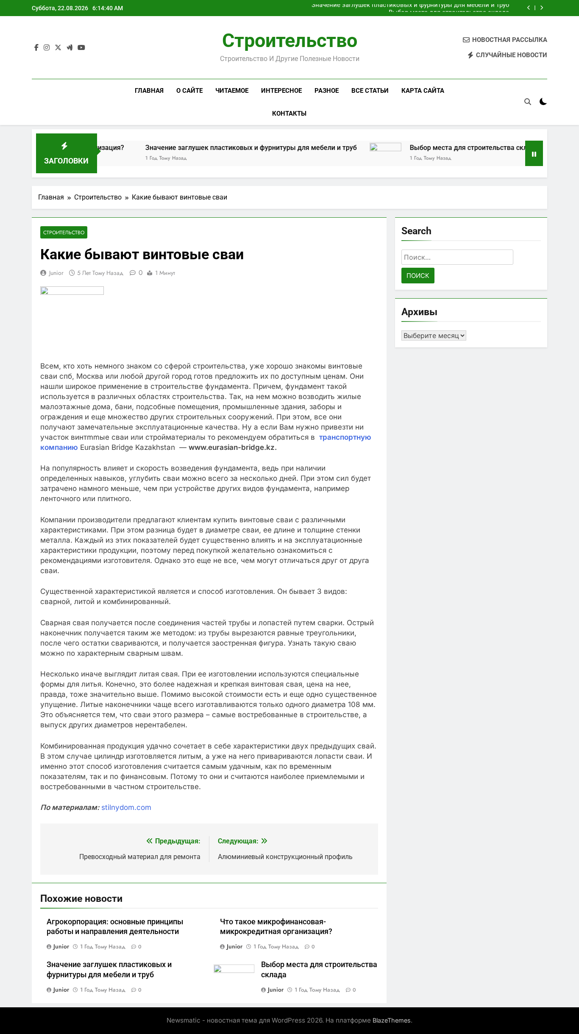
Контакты (289, 113)
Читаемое (231, 90)
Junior (56, 273)
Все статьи (370, 90)
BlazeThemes (392, 1020)
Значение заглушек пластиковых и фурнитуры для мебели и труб (226, 148)
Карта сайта (422, 90)
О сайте (189, 90)
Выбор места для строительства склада (449, 8)
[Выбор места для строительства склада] (361, 159)
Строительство (289, 40)
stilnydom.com (126, 807)
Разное (327, 90)
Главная (149, 90)
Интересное (281, 90)
